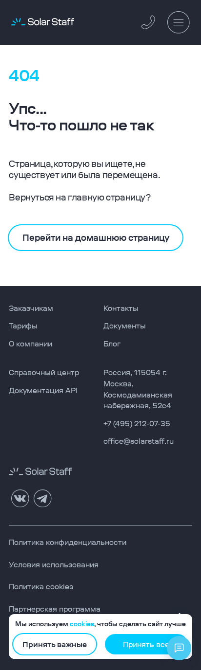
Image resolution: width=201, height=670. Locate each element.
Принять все (146, 644)
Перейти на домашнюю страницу (95, 237)
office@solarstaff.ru (138, 441)
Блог (112, 343)
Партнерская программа (54, 609)
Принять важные (54, 644)
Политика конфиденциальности (67, 542)
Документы (124, 325)
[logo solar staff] (42, 22)
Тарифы (23, 325)
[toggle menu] (178, 22)
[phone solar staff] (149, 22)
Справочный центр (44, 372)
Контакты (121, 308)
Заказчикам (31, 308)
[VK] (20, 499)
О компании (30, 343)
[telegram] (42, 499)
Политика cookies (41, 586)
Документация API (43, 390)
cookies (82, 624)
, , (144, 389)
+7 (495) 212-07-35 (136, 423)
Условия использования (54, 564)
